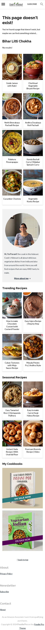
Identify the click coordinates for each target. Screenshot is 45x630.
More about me (21, 278)
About (3, 609)
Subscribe (4, 591)
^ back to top (22, 559)
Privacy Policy (6, 573)
